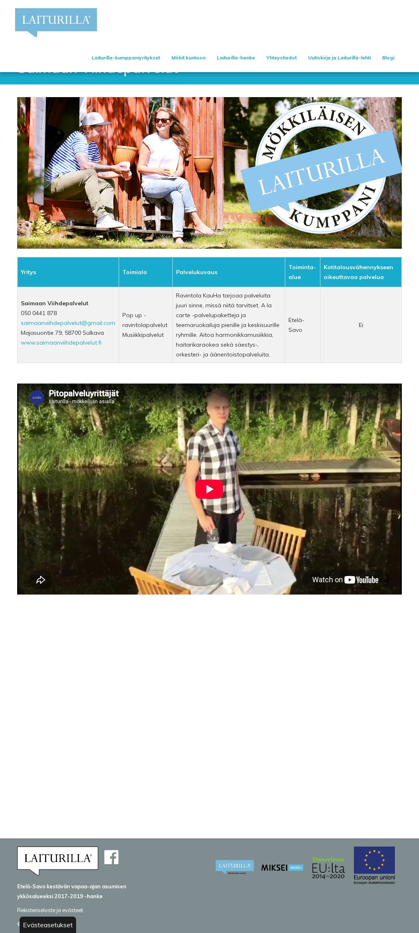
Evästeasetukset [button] (48, 925)
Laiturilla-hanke (236, 57)
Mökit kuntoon (188, 57)
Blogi (388, 57)
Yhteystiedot (281, 57)
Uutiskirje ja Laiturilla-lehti (339, 57)
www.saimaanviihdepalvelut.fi (61, 342)
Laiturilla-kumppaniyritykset (126, 57)
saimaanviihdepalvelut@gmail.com (68, 323)
